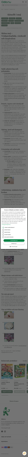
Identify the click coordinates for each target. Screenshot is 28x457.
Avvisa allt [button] (14, 243)
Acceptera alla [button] (14, 240)
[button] (14, 246)
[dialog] (14, 228)
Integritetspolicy (6, 224)
